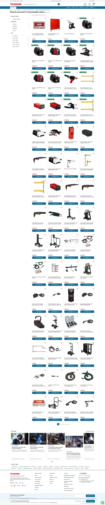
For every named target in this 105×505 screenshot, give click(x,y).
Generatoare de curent (69, 488)
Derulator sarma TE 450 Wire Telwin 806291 (69, 61)
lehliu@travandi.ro (84, 479)
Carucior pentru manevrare (69, 33)
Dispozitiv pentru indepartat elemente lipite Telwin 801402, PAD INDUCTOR (39, 386)
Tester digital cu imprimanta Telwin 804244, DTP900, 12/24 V (71, 304)
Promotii (68, 7)
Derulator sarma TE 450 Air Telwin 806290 (54, 88)
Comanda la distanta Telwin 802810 (53, 386)
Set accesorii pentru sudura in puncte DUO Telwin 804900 (70, 250)
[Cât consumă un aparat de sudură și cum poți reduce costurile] (56, 439)
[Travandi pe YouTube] (22, 483)
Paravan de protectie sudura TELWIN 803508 (53, 34)
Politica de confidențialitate (24, 498)
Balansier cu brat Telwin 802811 (70, 168)
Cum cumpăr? (38, 479)
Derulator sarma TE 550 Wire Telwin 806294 (55, 61)
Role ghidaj (39, 466)
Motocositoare (67, 479)
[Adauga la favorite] (45, 18)
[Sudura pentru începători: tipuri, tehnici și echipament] (19, 439)
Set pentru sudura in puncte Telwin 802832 (39, 277)
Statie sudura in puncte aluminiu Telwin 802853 (86, 277)
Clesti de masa (33, 466)
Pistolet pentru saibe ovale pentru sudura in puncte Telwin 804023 (86, 413)
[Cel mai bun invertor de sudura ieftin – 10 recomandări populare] (74, 441)
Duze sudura (20, 468)
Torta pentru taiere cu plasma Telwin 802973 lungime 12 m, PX (38, 169)
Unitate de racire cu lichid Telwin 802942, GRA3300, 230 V (86, 142)
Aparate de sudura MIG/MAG (47, 468)
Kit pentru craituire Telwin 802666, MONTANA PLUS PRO (55, 358)
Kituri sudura (51, 466)
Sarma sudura (14, 468)
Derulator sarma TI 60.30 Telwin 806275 (38, 61)
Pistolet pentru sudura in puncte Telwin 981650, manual (70, 386)
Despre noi (92, 7)
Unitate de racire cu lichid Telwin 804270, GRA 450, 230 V (38, 115)
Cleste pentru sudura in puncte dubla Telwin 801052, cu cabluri (70, 88)
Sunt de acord (90, 501)
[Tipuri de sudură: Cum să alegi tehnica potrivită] (38, 439)
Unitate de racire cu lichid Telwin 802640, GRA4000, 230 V (54, 115)
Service (36, 489)
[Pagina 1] (51, 461)
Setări (84, 501)
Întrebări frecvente (53, 477)
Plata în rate (37, 483)
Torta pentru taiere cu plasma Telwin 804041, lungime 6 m (38, 223)
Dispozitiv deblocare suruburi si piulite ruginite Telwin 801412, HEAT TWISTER (55, 304)
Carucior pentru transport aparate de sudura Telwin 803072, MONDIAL (38, 250)
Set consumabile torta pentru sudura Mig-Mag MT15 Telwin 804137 (38, 34)
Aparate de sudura (17, 9)
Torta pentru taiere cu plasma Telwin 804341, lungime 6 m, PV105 (87, 196)
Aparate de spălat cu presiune (68, 482)
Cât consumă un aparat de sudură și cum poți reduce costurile (55, 448)
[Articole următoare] (93, 446)
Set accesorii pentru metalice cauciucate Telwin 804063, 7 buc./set (70, 331)
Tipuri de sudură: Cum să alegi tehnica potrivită (36, 448)
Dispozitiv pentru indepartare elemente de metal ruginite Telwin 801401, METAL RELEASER (70, 413)
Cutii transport (77, 468)
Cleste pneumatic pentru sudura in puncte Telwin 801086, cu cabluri (87, 61)
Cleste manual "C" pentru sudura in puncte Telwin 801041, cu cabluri (55, 223)
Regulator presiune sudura (27, 468)
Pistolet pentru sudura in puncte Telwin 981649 (86, 386)
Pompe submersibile (68, 490)
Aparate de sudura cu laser (68, 468)
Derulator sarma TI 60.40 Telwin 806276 (86, 34)
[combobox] (41, 4)
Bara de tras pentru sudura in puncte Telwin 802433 (70, 277)
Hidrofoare (66, 486)
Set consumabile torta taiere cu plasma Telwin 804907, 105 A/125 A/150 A (54, 277)
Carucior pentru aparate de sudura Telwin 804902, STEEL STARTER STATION (87, 223)
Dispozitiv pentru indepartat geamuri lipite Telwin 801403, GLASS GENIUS (37, 304)
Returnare (51, 479)
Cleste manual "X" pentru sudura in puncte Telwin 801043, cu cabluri (55, 142)
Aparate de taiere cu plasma (58, 468)
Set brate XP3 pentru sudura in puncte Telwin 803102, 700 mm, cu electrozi (87, 88)
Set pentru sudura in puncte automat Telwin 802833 (85, 250)
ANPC (50, 483)
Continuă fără (78, 501)
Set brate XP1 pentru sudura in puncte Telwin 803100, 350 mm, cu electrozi (38, 196)
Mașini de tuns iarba (68, 484)
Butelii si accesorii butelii (37, 468)
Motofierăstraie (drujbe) (69, 477)
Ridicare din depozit (39, 485)
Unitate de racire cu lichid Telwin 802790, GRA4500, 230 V (54, 196)
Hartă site (51, 481)
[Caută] (59, 4)
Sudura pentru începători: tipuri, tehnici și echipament (19, 448)
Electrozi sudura (81, 466)
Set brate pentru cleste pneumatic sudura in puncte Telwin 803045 (86, 169)
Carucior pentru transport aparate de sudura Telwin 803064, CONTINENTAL (54, 413)
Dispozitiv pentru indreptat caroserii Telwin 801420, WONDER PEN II (86, 331)
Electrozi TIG (88, 466)
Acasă (11, 9)
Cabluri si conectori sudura (73, 466)
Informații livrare (38, 477)
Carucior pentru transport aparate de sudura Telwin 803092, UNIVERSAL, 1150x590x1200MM (70, 223)
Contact (87, 7)
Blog (77, 7)
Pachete (73, 7)
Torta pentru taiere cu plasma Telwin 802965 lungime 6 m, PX (70, 196)
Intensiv (82, 468)
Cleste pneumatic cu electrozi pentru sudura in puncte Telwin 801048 (70, 115)
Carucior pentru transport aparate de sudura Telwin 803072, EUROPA (71, 358)
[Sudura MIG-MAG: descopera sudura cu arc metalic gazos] (92, 438)
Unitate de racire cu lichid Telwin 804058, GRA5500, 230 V (54, 169)
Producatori (81, 7)
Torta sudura (57, 466)
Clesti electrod (45, 466)
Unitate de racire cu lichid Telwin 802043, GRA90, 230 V (70, 142)
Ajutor (36, 475)
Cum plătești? (37, 481)
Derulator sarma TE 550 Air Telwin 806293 (38, 88)
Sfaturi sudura (15, 445)
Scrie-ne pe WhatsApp (85, 477)
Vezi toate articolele (90, 431)
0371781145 (83, 473)
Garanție (36, 487)
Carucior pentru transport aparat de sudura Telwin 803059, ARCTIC (55, 331)
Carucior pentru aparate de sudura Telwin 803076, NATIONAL (55, 250)
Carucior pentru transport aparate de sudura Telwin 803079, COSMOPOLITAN (86, 358)
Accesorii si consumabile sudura (28, 9)
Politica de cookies (53, 502)
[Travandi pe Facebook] (20, 483)
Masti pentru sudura (64, 466)
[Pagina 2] (53, 461)
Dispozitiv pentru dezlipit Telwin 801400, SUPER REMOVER (86, 304)
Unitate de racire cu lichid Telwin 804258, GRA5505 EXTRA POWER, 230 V (38, 142)
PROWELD (86, 468)
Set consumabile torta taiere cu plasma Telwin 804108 (38, 413)
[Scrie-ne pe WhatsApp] (102, 502)
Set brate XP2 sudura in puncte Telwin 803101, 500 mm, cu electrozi (87, 115)
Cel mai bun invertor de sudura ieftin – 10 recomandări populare (73, 454)
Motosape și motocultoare (69, 475)
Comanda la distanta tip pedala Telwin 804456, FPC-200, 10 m (38, 331)
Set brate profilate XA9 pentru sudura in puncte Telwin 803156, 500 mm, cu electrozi (38, 358)
